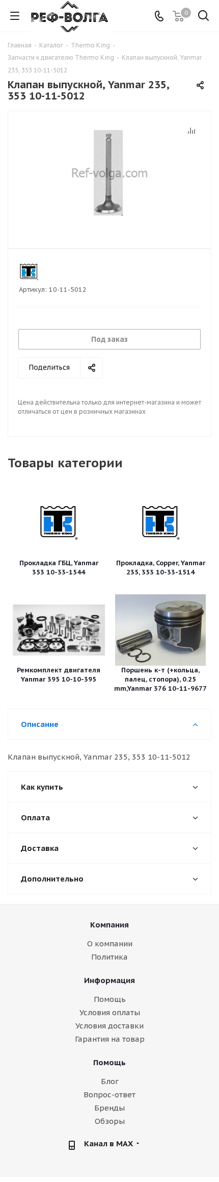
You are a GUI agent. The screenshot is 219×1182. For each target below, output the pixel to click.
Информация (109, 980)
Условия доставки (109, 1025)
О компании (109, 943)
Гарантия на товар (110, 1039)
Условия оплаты (109, 1012)
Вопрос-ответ (109, 1094)
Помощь (110, 999)
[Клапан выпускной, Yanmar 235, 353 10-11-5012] (109, 175)
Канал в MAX (108, 1143)
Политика (109, 957)
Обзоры (110, 1121)
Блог (110, 1081)
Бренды (109, 1108)
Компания (109, 924)
